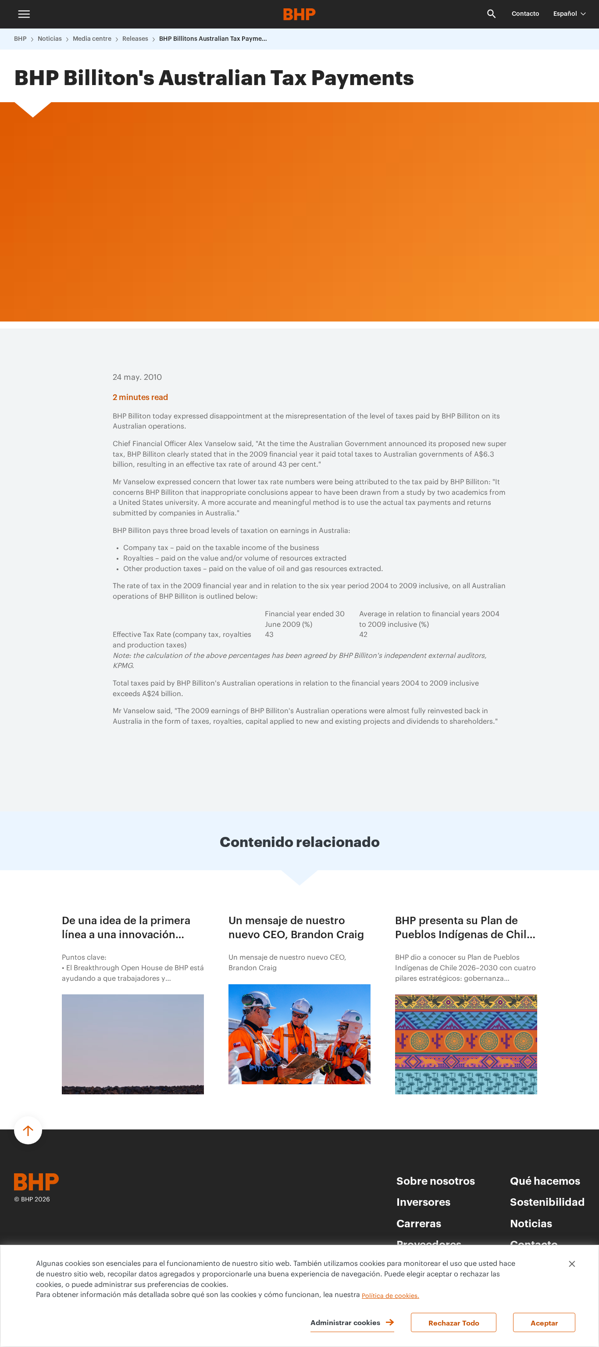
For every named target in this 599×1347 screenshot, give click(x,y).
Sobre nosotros (435, 1180)
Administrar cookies (345, 1322)
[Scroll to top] (28, 1130)
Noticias (50, 39)
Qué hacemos (545, 1180)
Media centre (92, 39)
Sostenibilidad (547, 1201)
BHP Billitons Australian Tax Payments (214, 39)
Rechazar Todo (453, 1322)
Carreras (418, 1223)
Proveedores (428, 1244)
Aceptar (544, 1322)
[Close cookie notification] (572, 1264)
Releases (135, 39)
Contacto (525, 14)
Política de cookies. (390, 1296)
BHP (20, 39)
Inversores (423, 1201)
